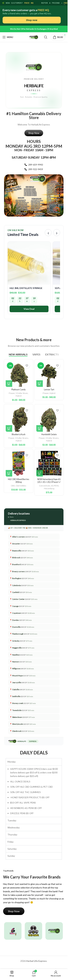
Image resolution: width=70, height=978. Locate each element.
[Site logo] (34, 37)
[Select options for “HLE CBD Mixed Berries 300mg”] (9, 473)
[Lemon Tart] (49, 374)
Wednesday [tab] (13, 827)
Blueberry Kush (18, 434)
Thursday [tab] (12, 834)
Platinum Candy (18, 389)
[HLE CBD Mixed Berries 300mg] (18, 464)
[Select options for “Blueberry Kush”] (9, 428)
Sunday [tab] (11, 855)
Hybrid (18, 396)
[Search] (45, 37)
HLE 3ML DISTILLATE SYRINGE (26, 288)
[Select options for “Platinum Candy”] (9, 383)
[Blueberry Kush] (18, 419)
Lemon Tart (49, 389)
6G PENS (55, 485)
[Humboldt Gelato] (49, 419)
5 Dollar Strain (22, 393)
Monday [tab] (11, 761)
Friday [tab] (10, 841)
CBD (13, 485)
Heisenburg (49, 488)
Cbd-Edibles (21, 485)
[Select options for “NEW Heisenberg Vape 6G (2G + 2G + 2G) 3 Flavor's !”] (39, 473)
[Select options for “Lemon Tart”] (39, 383)
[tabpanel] (34, 791)
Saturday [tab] (12, 848)
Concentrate (44, 485)
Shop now (31, 20)
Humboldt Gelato (49, 434)
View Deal (29, 308)
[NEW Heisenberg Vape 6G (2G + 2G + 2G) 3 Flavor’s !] (49, 464)
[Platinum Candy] (18, 374)
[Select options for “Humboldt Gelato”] (39, 428)
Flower (12, 393)
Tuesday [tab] (11, 820)
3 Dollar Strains (21, 438)
